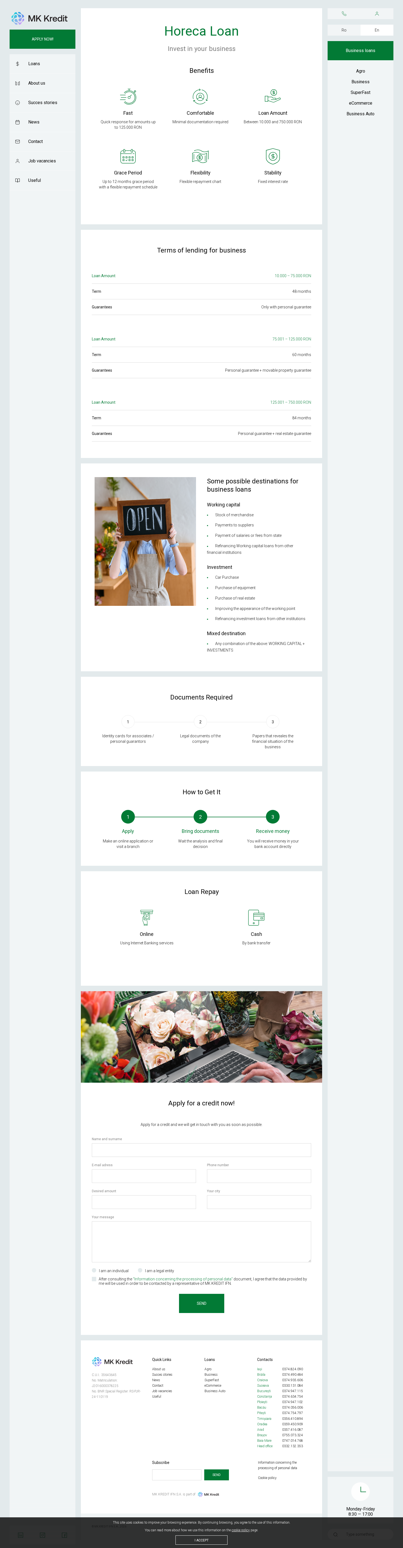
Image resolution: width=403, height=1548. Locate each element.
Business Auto (360, 113)
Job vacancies (42, 161)
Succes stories (42, 102)
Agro (360, 71)
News (33, 122)
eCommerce (360, 103)
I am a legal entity (159, 1271)
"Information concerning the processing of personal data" (183, 1279)
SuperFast (360, 92)
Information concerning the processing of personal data (277, 1465)
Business (360, 81)
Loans (34, 63)
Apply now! (42, 39)
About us (36, 83)
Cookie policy (267, 1478)
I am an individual (114, 1271)
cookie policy (241, 1530)
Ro (344, 30)
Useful (34, 180)
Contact (35, 141)
